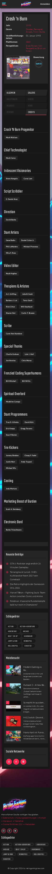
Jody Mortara (11, 489)
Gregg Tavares (26, 428)
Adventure (12, 631)
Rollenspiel (13, 646)
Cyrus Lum (28, 178)
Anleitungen (12, 99)
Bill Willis (26, 381)
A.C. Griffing (11, 294)
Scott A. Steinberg (13, 509)
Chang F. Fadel (30, 455)
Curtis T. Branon (28, 313)
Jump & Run (12, 641)
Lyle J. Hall (29, 354)
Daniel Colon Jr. (27, 240)
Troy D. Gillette (12, 422)
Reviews (10, 112)
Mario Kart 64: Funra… (34, 732)
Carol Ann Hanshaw (14, 334)
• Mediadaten (29, 824)
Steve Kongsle (12, 178)
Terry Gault (27, 300)
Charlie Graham (12, 354)
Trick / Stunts (39, 32)
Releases (10, 106)
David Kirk (29, 422)
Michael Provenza (31, 247)
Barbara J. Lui (11, 300)
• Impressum (6, 821)
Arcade (29, 32)
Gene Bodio (10, 240)
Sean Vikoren (11, 435)
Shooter (29, 29)
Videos (31, 99)
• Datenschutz (7, 818)
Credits (31, 112)
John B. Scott (27, 294)
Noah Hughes (11, 273)
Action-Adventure (27, 626)
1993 (28, 25)
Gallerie (31, 93)
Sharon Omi (10, 313)
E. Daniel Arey (12, 199)
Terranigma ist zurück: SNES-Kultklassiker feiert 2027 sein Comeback (24, 576)
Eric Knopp (10, 428)
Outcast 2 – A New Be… (34, 685)
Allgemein (11, 93)
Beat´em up (13, 636)
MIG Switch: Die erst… (34, 717)
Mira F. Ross (11, 253)
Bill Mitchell (11, 381)
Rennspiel (38, 29)
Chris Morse (26, 360)
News (30, 106)
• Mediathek (18, 821)
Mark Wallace (11, 137)
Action (11, 626)
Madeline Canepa (13, 402)
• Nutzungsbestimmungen (26, 818)
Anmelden (45, 4)
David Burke (11, 220)
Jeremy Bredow (12, 455)
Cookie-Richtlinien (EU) (13, 824)
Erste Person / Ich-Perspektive (34, 47)
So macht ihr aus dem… (34, 702)
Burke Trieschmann (13, 530)
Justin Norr (10, 462)
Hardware (28, 636)
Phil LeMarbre (12, 247)
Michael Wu (11, 468)
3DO (28, 42)
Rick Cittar (10, 307)
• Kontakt (41, 818)
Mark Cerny (11, 158)
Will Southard (26, 307)
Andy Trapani (26, 462)
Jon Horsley (11, 360)
